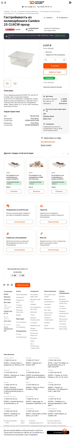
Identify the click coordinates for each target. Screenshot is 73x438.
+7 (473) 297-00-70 (10, 372)
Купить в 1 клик (55, 72)
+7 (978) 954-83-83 (32, 372)
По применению (21, 337)
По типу (13, 11)
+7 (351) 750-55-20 (54, 399)
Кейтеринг (33, 312)
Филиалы (7, 297)
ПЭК (44, 113)
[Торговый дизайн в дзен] (11, 284)
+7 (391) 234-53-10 (32, 411)
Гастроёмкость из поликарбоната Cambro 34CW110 (12, 177)
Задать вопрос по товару (52, 138)
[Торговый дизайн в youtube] (8, 284)
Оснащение (20, 297)
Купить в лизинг (46, 145)
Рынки (32, 341)
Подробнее (33, 435)
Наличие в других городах (52, 87)
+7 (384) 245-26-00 (10, 411)
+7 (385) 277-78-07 (32, 360)
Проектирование (21, 294)
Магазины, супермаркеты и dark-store (64, 301)
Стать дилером (21, 322)
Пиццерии (33, 338)
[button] (67, 153)
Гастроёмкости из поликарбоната (27, 13)
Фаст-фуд (47, 310)
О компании (8, 291)
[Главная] (36, 2)
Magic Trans (47, 118)
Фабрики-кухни (35, 325)
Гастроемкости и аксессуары (50, 11)
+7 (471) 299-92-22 (32, 385)
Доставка (7, 302)
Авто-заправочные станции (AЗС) (35, 346)
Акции (6, 294)
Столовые (33, 323)
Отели (32, 315)
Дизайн (18, 315)
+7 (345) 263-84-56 (54, 372)
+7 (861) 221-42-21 (10, 360)
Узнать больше (19, 222)
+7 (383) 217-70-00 (54, 411)
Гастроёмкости (9, 13)
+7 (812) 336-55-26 (54, 360)
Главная (6, 11)
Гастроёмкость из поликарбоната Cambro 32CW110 (57, 177)
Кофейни (33, 304)
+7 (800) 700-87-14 (10, 385)
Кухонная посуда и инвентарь (28, 11)
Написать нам (22, 285)
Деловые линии (48, 116)
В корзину (55, 66)
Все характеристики (48, 141)
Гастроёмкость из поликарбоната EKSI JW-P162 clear (36, 177)
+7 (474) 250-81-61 (54, 385)
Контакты (7, 299)
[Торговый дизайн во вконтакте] (4, 284)
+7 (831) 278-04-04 (10, 399)
